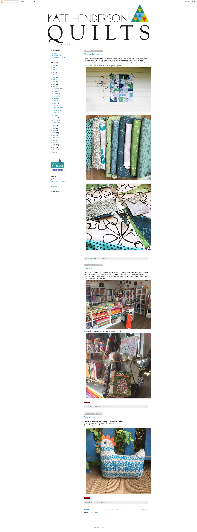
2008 (54, 145)
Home (50, 45)
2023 (54, 72)
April (55, 115)
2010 (54, 140)
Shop (56, 45)
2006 (54, 149)
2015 (54, 128)
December (57, 89)
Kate (54, 179)
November (57, 91)
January (56, 122)
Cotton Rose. (127, 274)
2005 (54, 152)
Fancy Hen (89, 417)
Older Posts (144, 509)
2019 (54, 82)
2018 (54, 84)
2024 (54, 70)
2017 (54, 86)
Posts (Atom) (94, 512)
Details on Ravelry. (89, 427)
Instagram (55, 53)
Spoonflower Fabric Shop (59, 57)
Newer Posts (87, 509)
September (57, 96)
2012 (54, 135)
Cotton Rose (90, 268)
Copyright (63, 45)
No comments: (103, 406)
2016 (54, 125)
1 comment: (102, 502)
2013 (54, 133)
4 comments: (103, 258)
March (56, 118)
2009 (54, 142)
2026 (54, 65)
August (56, 98)
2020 (54, 79)
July (55, 101)
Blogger (102, 527)
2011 (54, 137)
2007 (54, 147)
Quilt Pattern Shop (57, 55)
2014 (54, 130)
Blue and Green (91, 54)
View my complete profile (58, 181)
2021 (54, 77)
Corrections (72, 45)
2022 (54, 74)
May (55, 105)
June (55, 103)
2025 (54, 67)
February (56, 120)
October (56, 93)
